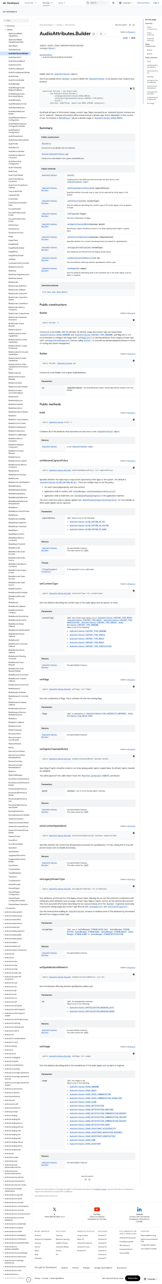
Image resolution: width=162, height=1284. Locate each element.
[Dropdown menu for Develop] (53, 3)
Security (38, 1243)
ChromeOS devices (84, 1243)
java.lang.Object (46, 55)
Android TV (81, 1251)
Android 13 (102, 1251)
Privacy (58, 1251)
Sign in (156, 3)
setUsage (71, 268)
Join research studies (149, 1249)
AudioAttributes (62, 74)
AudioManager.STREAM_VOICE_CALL (93, 929)
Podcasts (38, 1258)
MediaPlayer (64, 118)
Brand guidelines (57, 1278)
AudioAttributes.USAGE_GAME (82, 1140)
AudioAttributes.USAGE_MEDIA (108, 118)
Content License (100, 1189)
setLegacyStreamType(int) (57, 340)
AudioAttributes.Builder (60, 470)
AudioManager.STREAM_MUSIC (113, 932)
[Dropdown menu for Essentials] (36, 3)
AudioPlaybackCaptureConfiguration (100, 500)
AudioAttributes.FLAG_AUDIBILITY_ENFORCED (106, 713)
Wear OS (80, 1239)
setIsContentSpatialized (78, 237)
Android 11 (102, 1258)
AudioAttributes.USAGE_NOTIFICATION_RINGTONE (91, 1109)
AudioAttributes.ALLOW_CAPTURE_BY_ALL (58, 482)
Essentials (29, 3)
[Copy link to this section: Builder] (49, 313)
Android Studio (143, 3)
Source (37, 1247)
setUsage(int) (84, 338)
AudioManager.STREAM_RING (87, 932)
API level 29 (131, 461)
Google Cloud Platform (103, 1268)
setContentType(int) (117, 907)
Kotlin (125, 38)
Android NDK (124, 1253)
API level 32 (131, 826)
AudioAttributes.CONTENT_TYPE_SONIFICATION (90, 646)
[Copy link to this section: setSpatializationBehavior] (70, 967)
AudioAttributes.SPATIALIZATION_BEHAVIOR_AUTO (92, 1007)
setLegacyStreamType (77, 247)
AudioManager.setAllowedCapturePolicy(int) (94, 491)
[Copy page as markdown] (101, 34)
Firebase (86, 1268)
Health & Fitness (62, 1243)
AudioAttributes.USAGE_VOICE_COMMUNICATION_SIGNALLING (96, 1098)
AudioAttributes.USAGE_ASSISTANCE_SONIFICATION (92, 1136)
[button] (15, 26)
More (61, 3)
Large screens (82, 1235)
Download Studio (126, 1249)
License (45, 1278)
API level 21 (131, 32)
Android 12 (102, 1254)
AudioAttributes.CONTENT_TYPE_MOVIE (115, 618)
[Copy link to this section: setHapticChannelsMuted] (70, 749)
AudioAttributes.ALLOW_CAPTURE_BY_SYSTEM (89, 525)
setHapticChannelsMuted (78, 224)
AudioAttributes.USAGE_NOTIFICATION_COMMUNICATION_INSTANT (98, 1117)
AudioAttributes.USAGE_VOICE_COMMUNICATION (90, 1094)
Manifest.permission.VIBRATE (95, 776)
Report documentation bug (149, 1240)
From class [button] (54, 292)
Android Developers (46, 25)
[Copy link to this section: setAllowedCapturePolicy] (70, 460)
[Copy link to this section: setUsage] (52, 1046)
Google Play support (148, 1245)
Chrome (75, 1268)
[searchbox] (16, 20)
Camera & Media (62, 1247)
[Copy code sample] (133, 88)
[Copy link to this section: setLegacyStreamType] (67, 879)
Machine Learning (62, 1239)
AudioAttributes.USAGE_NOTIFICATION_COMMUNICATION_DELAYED (98, 1121)
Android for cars (83, 1247)
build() (87, 340)
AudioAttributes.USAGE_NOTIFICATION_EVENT (90, 1125)
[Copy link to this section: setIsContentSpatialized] (68, 826)
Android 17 (102, 1235)
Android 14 (102, 1247)
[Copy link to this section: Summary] (55, 128)
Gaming (59, 1235)
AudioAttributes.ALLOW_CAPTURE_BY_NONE (88, 529)
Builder (45, 143)
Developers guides (126, 1242)
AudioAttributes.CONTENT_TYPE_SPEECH (98, 622)
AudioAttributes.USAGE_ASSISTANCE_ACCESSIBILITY (93, 1128)
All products (121, 1268)
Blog (36, 1254)
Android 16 (102, 1239)
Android (38, 1235)
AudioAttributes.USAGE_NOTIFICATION (87, 1106)
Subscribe (133, 1278)
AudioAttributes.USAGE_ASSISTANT (85, 1144)
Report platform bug (148, 1235)
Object (52, 48)
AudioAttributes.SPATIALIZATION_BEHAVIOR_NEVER (92, 1011)
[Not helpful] (133, 25)
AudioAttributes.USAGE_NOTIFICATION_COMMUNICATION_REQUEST (98, 1113)
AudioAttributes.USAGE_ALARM (83, 1102)
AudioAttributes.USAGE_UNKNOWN (55, 335)
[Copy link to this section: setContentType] (60, 583)
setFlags (71, 214)
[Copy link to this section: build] (47, 412)
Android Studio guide (128, 1238)
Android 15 (102, 1243)
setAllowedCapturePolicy (78, 188)
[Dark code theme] (131, 88)
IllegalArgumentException (49, 570)
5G (57, 1254)
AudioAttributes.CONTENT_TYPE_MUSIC (84, 620)
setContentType (74, 201)
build (69, 175)
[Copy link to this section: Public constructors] (69, 305)
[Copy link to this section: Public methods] (63, 404)
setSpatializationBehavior (79, 258)
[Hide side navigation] (28, 1279)
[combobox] (97, 3)
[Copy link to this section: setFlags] (51, 679)
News (37, 1251)
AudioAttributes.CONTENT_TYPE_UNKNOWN (93, 335)
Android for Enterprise (43, 1239)
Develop (46, 3)
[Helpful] (130, 25)
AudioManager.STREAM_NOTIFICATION (107, 934)
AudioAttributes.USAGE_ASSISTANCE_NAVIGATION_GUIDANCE (96, 1132)
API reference (10, 12)
